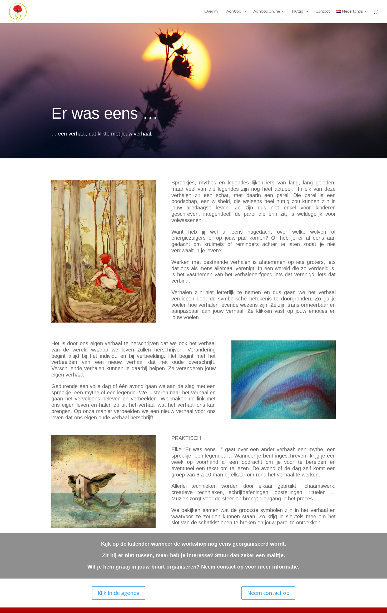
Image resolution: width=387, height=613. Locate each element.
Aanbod (233, 12)
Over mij (212, 12)
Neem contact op (268, 592)
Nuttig (297, 12)
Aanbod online (266, 12)
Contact (322, 12)
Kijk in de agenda (119, 592)
